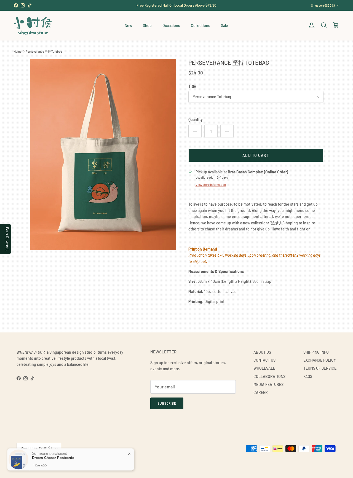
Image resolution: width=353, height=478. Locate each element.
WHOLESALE (264, 368)
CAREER (260, 392)
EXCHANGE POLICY (319, 360)
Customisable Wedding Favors (176, 7)
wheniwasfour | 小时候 (41, 462)
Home (18, 51)
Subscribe (166, 403)
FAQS (307, 376)
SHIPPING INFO (316, 352)
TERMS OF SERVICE (319, 368)
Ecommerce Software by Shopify (79, 462)
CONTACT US (264, 360)
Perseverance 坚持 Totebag (44, 51)
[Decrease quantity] (195, 131)
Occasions (171, 25)
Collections (200, 25)
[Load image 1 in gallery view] (103, 154)
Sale (224, 25)
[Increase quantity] (227, 131)
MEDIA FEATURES (268, 384)
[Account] (310, 25)
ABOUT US (262, 352)
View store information (211, 184)
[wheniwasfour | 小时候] (33, 25)
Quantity (195, 119)
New (128, 25)
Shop (147, 25)
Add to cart (255, 155)
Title (192, 86)
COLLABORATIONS (269, 376)
